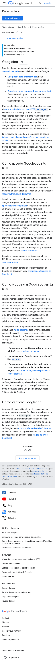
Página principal (8, 27)
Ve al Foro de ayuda (10, 533)
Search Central (30, 3)
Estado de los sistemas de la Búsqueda (18, 568)
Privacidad (19, 650)
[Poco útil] (21, 32)
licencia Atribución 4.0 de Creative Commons (31, 469)
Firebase (5, 627)
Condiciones (7, 650)
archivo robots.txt (31, 351)
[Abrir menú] (4, 3)
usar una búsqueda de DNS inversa (34, 428)
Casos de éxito (8, 576)
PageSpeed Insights (10, 597)
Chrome (5, 622)
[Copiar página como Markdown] (21, 62)
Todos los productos (10, 639)
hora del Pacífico (10, 262)
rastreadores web (10, 71)
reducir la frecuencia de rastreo (16, 194)
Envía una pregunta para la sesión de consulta (21, 537)
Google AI (6, 635)
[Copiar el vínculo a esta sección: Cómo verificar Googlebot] (43, 402)
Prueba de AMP (8, 601)
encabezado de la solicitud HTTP (26, 109)
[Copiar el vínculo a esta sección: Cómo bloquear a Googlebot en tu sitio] (11, 289)
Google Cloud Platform (11, 631)
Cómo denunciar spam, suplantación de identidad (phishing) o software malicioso (27, 542)
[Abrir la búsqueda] (40, 3)
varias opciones (21, 330)
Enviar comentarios (14, 38)
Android (5, 618)
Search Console (12, 18)
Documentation (11, 11)
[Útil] (17, 32)
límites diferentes (29, 250)
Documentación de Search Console (17, 572)
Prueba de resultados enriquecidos (16, 592)
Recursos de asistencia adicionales (16, 548)
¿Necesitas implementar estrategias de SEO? (21, 559)
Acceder (48, 3)
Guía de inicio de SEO (11, 564)
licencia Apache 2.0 (39, 471)
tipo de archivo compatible (14, 205)
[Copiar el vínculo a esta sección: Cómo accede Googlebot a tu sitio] (11, 168)
